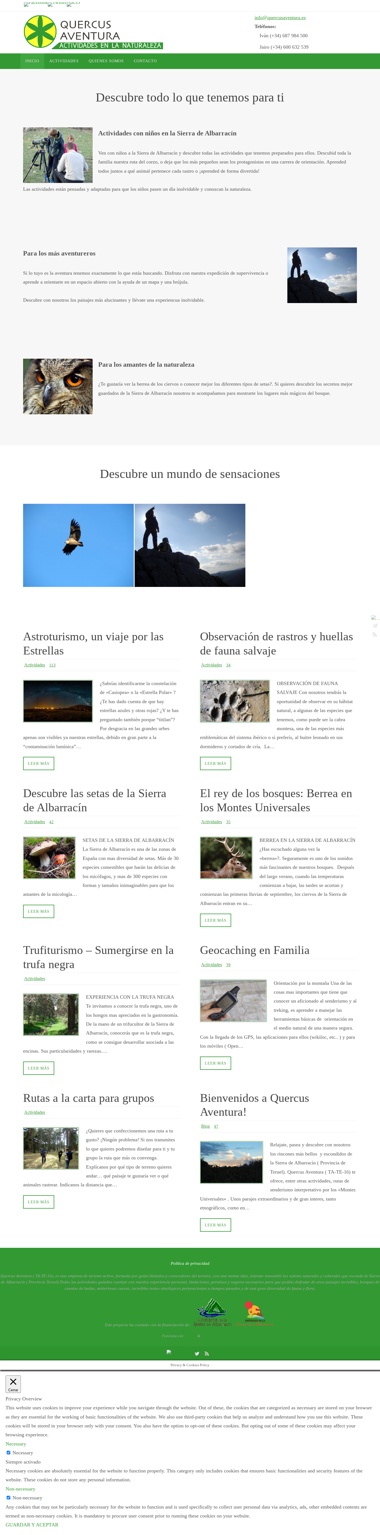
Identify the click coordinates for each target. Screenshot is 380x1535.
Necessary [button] (16, 1444)
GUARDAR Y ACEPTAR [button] (32, 1524)
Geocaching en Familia (255, 950)
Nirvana (190, 1336)
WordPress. (209, 1336)
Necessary (23, 1452)
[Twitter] (57, 4)
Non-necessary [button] (20, 1489)
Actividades (34, 665)
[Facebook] (36, 4)
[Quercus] (190, 541)
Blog (205, 1126)
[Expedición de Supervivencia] (78, 532)
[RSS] (73, 4)
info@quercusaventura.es (280, 17)
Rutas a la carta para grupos (88, 1098)
